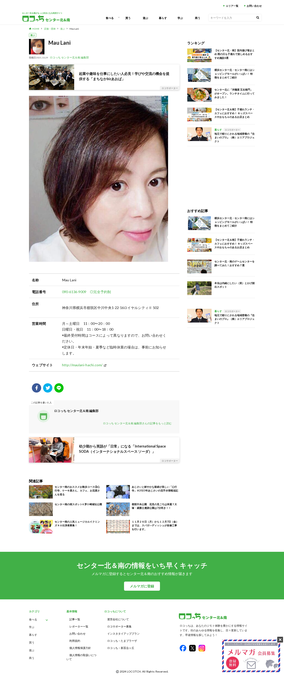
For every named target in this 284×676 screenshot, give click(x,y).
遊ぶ (145, 18)
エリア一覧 (232, 5)
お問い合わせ (254, 5)
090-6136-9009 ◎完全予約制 (86, 292)
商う (197, 18)
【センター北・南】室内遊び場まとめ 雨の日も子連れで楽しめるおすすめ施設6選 (234, 54)
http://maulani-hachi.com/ (82, 365)
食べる (110, 18)
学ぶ (180, 18)
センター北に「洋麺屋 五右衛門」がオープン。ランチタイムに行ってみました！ (234, 93)
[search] (258, 17)
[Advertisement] (221, 173)
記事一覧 (74, 619)
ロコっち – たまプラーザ (122, 640)
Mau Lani (74, 28)
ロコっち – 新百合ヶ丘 (120, 647)
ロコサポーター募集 (119, 626)
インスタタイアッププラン (123, 633)
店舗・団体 (50, 28)
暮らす (163, 18)
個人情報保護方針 (80, 647)
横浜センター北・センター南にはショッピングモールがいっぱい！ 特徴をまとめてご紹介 (234, 73)
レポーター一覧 (78, 626)
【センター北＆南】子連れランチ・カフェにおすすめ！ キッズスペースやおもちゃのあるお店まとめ (234, 113)
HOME (35, 28)
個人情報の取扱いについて (81, 657)
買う (128, 18)
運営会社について (118, 619)
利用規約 (74, 640)
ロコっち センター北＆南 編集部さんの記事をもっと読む (137, 423)
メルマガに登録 (142, 586)
